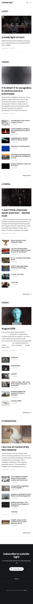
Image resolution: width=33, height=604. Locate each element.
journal (6, 184)
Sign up (16, 578)
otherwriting (9, 421)
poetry (5, 302)
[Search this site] (27, 2)
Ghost (25, 590)
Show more (26, 175)
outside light (7, 2)
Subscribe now (17, 569)
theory (5, 62)
